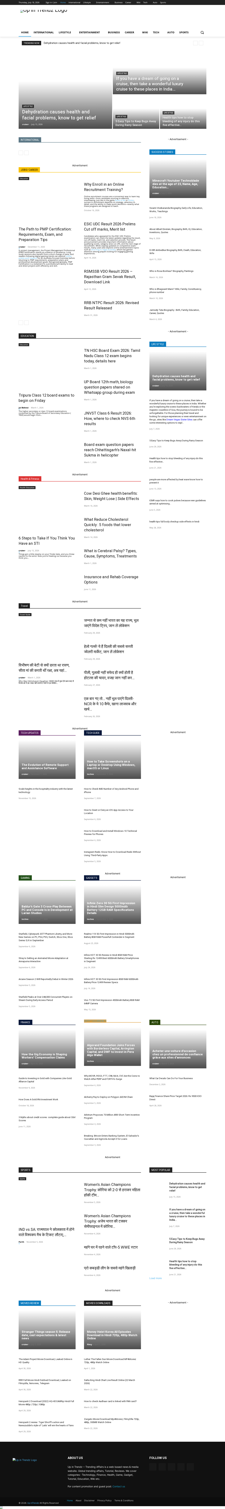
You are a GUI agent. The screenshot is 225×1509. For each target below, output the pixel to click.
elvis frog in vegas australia (103, 249)
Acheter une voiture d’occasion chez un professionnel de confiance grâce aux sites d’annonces (177, 1054)
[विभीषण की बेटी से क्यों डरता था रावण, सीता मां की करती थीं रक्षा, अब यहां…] (47, 637)
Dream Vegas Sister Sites (179, 419)
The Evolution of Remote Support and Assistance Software (45, 766)
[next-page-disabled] (26, 153)
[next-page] (26, 322)
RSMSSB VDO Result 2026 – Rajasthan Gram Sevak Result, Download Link (110, 276)
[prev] (195, 43)
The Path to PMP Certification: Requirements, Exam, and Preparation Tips (45, 234)
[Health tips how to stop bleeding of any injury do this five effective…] (183, 112)
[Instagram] (188, 3)
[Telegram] (171, 1466)
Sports (22, 1178)
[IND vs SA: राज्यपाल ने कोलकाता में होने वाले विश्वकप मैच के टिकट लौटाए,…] (47, 1201)
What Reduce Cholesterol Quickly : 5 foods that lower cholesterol (107, 524)
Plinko (131, 200)
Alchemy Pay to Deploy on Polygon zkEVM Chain (108, 1097)
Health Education (27, 487)
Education (24, 178)
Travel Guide (25, 614)
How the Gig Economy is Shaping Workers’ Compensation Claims (44, 1056)
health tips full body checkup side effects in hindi (174, 521)
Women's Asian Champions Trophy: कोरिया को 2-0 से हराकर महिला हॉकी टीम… (112, 1189)
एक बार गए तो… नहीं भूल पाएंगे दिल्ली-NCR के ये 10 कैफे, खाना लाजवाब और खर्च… (110, 703)
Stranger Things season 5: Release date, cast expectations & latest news (46, 1335)
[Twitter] (193, 3)
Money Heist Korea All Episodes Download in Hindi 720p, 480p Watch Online (112, 1335)
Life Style (28, 106)
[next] (201, 43)
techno (90, 774)
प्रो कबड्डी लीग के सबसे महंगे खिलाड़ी (110, 1268)
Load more (155, 1278)
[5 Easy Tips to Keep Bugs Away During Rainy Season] (136, 112)
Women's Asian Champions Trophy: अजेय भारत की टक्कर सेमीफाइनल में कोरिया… (107, 1221)
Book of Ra (120, 200)
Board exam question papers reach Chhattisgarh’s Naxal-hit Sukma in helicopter (110, 449)
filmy (89, 1344)
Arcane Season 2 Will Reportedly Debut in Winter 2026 (46, 979)
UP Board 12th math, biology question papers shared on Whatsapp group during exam (109, 387)
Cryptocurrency (95, 1021)
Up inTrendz (33, 1503)
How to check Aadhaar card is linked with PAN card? (110, 1401)
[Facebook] (182, 3)
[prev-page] (21, 153)
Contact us (118, 1486)
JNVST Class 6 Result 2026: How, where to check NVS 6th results (109, 418)
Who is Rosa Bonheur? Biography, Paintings (171, 271)
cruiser (22, 246)
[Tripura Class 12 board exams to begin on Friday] (47, 367)
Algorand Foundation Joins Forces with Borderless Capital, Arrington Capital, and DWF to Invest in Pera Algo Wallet (111, 1050)
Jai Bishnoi (23, 407)
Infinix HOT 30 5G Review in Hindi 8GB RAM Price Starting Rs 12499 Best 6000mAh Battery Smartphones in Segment (111, 958)
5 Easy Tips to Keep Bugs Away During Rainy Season (176, 440)
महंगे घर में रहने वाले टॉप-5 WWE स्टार (111, 1247)
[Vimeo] (199, 3)
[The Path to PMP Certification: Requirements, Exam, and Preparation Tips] (47, 201)
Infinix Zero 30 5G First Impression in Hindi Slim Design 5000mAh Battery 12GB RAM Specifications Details (111, 908)
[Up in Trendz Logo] (47, 18)
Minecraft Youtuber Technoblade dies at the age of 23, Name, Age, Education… (175, 184)
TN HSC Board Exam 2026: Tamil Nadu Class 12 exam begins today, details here (112, 355)
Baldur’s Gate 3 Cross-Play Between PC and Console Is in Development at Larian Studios (47, 910)
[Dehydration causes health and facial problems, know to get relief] (65, 89)
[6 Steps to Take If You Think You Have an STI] (47, 510)
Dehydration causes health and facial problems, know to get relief (82, 43)
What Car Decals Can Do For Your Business (171, 1078)
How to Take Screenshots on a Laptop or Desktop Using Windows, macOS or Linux (111, 765)
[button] (202, 32)
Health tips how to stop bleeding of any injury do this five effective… (185, 1265)
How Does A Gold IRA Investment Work (38, 1099)
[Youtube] (204, 3)
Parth (21, 1241)
